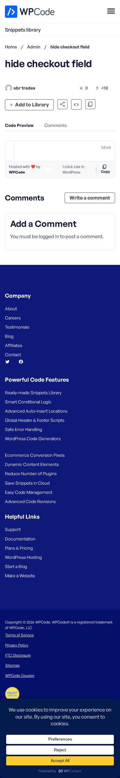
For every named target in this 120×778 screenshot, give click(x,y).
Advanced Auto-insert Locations (36, 411)
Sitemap (12, 665)
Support (13, 529)
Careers (13, 317)
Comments (55, 125)
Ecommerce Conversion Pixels (35, 455)
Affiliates (13, 345)
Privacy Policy (16, 645)
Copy (105, 171)
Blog (9, 336)
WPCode (17, 172)
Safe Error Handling (23, 429)
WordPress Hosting (23, 557)
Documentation (20, 538)
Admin (33, 46)
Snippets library (23, 30)
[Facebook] (23, 361)
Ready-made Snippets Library (33, 392)
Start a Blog (16, 566)
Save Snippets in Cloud (27, 483)
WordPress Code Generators (33, 438)
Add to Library (32, 104)
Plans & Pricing (19, 548)
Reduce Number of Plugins (31, 473)
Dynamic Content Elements (32, 464)
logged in (49, 236)
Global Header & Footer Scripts (34, 420)
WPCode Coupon (19, 675)
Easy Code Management (28, 492)
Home (11, 46)
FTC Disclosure (18, 655)
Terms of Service (19, 635)
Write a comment (90, 198)
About (11, 308)
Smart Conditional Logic (28, 401)
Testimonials (17, 327)
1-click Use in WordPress (73, 169)
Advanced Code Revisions (30, 501)
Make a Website (20, 575)
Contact (13, 354)
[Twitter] (10, 361)
